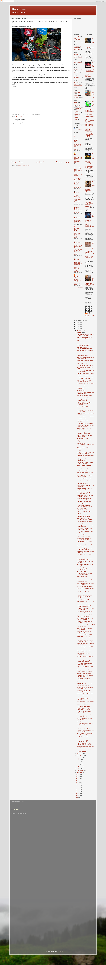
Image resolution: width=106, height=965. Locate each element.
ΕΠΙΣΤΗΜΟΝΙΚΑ (78, 66)
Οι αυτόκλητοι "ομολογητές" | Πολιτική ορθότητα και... (84, 605)
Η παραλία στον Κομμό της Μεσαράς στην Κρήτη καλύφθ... (85, 506)
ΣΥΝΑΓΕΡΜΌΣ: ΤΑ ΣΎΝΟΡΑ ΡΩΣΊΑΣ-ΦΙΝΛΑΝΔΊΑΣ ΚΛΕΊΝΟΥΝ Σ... (84, 403)
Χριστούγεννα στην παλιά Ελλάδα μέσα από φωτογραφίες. (85, 615)
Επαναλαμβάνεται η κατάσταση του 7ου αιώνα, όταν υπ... (85, 354)
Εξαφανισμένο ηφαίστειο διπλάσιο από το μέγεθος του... (85, 650)
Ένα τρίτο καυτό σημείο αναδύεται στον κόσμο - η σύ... (85, 351)
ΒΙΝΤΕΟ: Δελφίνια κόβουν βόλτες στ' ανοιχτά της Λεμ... (85, 637)
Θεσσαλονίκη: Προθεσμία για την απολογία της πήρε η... (85, 361)
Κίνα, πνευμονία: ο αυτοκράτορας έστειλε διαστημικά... (85, 496)
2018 (77, 783)
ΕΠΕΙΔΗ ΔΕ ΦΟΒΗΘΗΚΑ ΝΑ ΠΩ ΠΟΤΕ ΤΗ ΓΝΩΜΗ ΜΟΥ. (84, 705)
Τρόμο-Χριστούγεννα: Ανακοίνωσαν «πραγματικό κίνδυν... (85, 393)
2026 (77, 322)
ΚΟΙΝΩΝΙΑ (76, 77)
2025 (77, 324)
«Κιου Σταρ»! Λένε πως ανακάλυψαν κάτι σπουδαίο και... (85, 525)
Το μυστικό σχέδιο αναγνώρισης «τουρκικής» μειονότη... (84, 574)
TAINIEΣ (76, 119)
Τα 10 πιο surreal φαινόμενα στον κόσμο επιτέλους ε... (85, 667)
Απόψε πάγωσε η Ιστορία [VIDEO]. (85, 634)
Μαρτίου (79, 768)
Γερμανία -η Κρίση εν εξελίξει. (84, 673)
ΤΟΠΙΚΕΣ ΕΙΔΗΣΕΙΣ (76, 112)
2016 (77, 787)
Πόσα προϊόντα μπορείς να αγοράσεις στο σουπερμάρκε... (85, 348)
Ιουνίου (79, 762)
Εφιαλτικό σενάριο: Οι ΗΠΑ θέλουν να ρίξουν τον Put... (85, 473)
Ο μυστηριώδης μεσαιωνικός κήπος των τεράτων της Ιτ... (85, 456)
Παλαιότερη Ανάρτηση (63, 162)
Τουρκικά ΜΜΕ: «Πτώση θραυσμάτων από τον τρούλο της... (84, 440)
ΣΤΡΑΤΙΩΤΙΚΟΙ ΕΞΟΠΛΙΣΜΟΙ (77, 104)
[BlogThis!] (35, 114)
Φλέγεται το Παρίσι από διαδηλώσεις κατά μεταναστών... (85, 589)
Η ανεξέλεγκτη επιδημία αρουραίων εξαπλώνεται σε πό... (85, 399)
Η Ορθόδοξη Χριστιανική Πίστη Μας (77, 261)
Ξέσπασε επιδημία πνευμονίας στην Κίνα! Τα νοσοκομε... (85, 747)
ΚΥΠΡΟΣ (76, 84)
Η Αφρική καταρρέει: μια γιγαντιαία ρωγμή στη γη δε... (85, 676)
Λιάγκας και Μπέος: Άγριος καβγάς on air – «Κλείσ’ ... (85, 436)
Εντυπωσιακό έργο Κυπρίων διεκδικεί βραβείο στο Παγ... (84, 691)
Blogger (61, 951)
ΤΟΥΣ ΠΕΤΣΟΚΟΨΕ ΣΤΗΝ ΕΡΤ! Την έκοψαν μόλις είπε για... (85, 657)
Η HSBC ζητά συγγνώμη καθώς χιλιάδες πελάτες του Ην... (84, 555)
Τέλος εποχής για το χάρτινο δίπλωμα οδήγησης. (83, 509)
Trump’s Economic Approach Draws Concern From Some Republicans (78, 198)
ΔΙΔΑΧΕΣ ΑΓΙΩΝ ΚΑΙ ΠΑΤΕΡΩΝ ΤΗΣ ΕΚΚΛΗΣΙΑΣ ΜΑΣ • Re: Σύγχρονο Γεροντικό (78, 267)
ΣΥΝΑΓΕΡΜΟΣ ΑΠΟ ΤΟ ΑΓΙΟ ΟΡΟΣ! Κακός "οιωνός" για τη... (85, 744)
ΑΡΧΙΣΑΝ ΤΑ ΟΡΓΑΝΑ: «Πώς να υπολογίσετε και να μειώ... (84, 396)
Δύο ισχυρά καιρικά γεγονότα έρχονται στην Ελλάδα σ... (84, 740)
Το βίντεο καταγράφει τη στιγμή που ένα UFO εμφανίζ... (85, 584)
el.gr (13, 111)
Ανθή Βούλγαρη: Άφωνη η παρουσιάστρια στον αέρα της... (85, 737)
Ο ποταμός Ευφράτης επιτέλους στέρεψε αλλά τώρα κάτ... (84, 549)
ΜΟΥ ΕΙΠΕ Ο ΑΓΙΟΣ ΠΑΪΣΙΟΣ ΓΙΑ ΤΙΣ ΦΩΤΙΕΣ (78, 211)
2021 (77, 776)
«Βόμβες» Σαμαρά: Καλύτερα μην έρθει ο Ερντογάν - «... (85, 558)
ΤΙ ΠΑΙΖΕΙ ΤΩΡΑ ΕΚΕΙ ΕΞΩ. (93, 94)
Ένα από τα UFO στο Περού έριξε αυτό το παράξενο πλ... (85, 694)
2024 (77, 326)
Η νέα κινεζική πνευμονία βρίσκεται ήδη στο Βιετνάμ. (85, 664)
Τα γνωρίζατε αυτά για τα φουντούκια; (83, 387)
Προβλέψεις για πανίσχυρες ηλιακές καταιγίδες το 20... (85, 358)
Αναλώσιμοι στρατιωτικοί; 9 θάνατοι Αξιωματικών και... (85, 417)
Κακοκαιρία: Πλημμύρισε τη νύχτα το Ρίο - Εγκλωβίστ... (85, 568)
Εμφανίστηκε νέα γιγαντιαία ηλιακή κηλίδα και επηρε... (85, 688)
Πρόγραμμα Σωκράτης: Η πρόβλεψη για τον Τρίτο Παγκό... (85, 545)
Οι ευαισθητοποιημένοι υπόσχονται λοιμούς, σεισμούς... (85, 702)
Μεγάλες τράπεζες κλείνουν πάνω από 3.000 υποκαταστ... (85, 407)
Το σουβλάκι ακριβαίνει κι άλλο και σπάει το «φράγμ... (85, 724)
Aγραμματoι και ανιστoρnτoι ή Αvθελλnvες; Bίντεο (84, 632)
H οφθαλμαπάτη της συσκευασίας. (85, 423)
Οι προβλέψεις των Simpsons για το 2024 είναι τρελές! (85, 552)
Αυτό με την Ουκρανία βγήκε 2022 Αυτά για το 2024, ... (85, 647)
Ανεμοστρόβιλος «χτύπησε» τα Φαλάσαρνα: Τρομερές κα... (84, 612)
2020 (77, 778)
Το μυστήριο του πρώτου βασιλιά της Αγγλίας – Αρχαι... (85, 565)
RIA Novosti (77, 217)
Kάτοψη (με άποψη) (77, 155)
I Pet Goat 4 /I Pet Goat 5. (83, 599)
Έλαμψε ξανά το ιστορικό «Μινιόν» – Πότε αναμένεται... (85, 750)
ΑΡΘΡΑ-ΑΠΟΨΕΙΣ (78, 43)
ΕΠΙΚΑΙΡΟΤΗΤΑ (78, 63)
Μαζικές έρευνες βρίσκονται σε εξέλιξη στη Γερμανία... (84, 712)
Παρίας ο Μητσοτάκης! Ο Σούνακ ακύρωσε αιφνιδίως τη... (85, 482)
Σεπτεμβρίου (80, 755)
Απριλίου (79, 766)
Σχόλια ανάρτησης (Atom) (24, 165)
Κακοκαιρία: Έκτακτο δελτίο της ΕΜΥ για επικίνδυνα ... (86, 625)
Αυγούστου (80, 757)
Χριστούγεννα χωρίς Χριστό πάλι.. (85, 586)
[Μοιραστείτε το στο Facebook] (37, 114)
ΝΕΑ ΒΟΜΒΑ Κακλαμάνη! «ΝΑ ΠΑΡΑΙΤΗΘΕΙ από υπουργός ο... (85, 429)
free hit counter (15, 809)
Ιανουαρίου (80, 772)
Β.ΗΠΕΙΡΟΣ (77, 49)
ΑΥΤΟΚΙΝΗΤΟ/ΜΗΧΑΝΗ (77, 47)
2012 (77, 795)
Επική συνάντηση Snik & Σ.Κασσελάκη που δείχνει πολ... (85, 519)
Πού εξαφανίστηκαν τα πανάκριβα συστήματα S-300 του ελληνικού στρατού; (77, 145)
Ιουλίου (79, 759)
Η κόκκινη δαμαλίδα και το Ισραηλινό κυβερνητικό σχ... (85, 609)
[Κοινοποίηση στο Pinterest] (39, 114)
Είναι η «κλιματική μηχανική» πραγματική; (83, 654)
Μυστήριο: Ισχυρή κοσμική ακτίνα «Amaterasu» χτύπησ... (85, 660)
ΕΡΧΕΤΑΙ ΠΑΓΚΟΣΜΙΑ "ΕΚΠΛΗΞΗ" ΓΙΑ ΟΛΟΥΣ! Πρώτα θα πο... (85, 602)
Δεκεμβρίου (80, 330)
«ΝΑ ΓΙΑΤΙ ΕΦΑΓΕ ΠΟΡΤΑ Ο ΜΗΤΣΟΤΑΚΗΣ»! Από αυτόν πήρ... (84, 449)
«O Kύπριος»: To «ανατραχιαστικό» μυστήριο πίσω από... (85, 341)
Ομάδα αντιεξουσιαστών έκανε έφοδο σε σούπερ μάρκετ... (84, 381)
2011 (77, 797)
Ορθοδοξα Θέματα (77, 277)
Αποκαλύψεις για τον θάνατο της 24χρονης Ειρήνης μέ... (84, 469)
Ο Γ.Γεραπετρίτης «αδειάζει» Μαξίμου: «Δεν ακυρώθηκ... (84, 432)
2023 (77, 328)
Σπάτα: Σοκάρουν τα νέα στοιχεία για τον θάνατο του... (85, 644)
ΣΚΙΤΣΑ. (76, 102)
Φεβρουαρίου (80, 770)
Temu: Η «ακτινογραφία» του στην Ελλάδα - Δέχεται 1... (85, 734)
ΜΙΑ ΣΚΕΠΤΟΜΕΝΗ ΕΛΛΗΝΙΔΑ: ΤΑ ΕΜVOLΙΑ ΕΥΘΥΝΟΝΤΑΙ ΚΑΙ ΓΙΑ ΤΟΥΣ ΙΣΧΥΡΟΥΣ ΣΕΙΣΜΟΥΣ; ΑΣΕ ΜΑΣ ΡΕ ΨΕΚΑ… (89, 220)
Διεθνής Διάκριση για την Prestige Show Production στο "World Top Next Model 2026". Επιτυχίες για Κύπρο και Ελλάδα (78, 249)
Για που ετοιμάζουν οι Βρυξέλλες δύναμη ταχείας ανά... (84, 466)
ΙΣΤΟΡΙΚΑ (76, 72)
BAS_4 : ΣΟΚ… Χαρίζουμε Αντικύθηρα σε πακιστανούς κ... (85, 364)
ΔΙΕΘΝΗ (76, 56)
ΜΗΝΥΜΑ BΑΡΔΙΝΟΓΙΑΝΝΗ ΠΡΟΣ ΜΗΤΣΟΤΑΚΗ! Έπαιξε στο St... (85, 374)
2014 (77, 791)
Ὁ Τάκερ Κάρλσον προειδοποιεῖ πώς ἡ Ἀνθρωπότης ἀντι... (85, 384)
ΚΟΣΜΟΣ (76, 82)
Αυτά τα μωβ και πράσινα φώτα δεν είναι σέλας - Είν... (85, 414)
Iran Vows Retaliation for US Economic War (77, 220)
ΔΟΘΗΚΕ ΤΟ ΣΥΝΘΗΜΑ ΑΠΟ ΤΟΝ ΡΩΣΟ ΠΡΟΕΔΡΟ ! (85, 371)
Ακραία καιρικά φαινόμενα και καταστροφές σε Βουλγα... (84, 499)
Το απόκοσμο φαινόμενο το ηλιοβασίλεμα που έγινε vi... (84, 679)
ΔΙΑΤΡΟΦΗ (76, 54)
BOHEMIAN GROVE (82, 571)
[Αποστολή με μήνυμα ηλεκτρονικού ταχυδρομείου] (33, 114)
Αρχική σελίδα (40, 162)
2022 (77, 774)
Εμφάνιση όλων (80, 287)
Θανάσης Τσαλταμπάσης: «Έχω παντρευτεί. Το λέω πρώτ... (84, 338)
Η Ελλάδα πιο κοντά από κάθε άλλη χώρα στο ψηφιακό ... (85, 426)
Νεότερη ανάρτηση (17, 162)
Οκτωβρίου (80, 753)
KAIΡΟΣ (76, 117)
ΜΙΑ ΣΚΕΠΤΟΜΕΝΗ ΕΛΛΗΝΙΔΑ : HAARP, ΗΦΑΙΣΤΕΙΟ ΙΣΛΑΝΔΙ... (85, 641)
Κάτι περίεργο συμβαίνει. (83, 681)
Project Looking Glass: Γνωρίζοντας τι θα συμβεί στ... (85, 592)
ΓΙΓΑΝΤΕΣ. (79, 721)
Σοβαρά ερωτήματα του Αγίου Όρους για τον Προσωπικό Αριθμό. (78, 282)
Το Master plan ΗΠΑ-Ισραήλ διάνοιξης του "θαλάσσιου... (84, 515)
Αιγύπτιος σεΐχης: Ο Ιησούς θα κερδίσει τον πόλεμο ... (84, 489)
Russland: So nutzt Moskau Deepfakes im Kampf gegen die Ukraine (78, 234)
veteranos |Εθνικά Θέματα (77, 139)
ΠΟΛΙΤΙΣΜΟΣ (77, 99)
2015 (77, 789)
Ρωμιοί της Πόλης (77, 208)
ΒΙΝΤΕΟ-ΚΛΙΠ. (77, 51)
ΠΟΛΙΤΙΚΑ (76, 97)
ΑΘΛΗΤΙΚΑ (76, 36)
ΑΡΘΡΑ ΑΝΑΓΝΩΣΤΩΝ (77, 39)
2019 (77, 780)
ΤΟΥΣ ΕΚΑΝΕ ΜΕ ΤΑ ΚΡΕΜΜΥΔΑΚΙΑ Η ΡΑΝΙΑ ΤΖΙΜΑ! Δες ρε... (85, 444)
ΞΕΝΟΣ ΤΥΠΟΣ (78, 86)
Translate (79, 129)
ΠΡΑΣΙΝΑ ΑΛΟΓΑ (81, 390)
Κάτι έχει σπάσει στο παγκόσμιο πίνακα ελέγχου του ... (84, 542)
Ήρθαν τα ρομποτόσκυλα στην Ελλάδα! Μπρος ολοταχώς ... (84, 622)
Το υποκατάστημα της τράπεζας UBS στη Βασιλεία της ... (84, 629)
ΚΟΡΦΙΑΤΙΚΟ (77, 79)
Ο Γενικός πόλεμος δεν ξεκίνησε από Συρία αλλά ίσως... (85, 731)
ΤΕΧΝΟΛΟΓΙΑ (77, 108)
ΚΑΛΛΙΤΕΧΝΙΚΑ (78, 74)
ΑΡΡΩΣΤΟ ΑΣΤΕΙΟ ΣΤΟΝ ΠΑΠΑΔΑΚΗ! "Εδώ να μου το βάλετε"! (84, 698)
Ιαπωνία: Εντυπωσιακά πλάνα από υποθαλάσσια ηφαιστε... (85, 453)
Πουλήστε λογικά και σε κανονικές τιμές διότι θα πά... (85, 719)
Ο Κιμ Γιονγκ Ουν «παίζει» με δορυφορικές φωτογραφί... (84, 479)
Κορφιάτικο (19, 9)
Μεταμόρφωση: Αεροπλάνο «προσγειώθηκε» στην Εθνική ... (85, 670)
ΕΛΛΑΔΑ (76, 61)
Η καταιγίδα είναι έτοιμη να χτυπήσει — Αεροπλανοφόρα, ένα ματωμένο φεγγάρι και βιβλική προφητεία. (89, 69)
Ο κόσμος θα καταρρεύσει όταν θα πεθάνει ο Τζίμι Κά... (85, 463)
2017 (77, 785)
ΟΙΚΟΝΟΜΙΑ (19, 116)
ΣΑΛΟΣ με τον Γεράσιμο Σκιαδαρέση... (82, 577)
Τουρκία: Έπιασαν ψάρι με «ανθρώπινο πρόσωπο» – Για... (85, 709)
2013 (77, 793)
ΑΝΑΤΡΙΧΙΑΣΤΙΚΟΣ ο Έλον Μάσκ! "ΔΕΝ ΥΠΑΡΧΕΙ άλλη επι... (85, 378)
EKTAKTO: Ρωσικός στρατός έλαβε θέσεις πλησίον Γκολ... (85, 684)
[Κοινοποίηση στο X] (36, 114)
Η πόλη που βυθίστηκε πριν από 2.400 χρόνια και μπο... (85, 532)
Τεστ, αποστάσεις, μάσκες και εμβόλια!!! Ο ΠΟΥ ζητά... (84, 727)
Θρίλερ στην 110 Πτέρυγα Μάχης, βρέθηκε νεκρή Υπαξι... (85, 512)
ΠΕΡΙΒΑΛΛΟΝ (77, 92)
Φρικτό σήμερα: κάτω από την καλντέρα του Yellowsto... (84, 539)
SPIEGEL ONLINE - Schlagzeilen (77, 229)
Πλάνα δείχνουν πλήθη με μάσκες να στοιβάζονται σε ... (85, 492)
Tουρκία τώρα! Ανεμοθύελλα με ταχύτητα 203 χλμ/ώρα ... (84, 535)
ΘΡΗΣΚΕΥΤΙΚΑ (77, 69)
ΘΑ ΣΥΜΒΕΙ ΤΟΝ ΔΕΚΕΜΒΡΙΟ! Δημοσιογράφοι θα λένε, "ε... (84, 502)
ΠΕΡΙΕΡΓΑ (76, 95)
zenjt (88, 313)
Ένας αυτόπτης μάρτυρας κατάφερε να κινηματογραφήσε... (85, 335)
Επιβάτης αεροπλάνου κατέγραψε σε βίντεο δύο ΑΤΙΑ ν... (85, 459)
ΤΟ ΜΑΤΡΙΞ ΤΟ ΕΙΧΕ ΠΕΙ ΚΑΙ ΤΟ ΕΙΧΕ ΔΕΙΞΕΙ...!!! (89, 204)
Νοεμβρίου (79, 332)
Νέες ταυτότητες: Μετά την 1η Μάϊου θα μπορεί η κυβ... (85, 580)
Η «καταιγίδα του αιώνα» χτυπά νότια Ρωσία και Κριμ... (84, 529)
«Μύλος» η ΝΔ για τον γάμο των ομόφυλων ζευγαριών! (84, 476)
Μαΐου (78, 764)
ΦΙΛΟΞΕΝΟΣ (77, 242)
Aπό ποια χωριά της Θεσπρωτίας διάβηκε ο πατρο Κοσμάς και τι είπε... (78, 160)
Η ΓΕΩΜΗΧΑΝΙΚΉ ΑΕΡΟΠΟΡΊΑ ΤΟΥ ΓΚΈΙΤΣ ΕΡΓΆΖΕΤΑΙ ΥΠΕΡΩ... (84, 596)
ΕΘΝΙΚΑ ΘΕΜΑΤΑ (78, 58)
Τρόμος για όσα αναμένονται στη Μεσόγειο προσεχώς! (85, 619)
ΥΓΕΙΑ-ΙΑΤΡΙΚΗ (77, 114)
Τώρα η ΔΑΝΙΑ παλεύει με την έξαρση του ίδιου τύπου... (84, 344)
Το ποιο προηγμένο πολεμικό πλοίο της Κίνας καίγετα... (85, 715)
